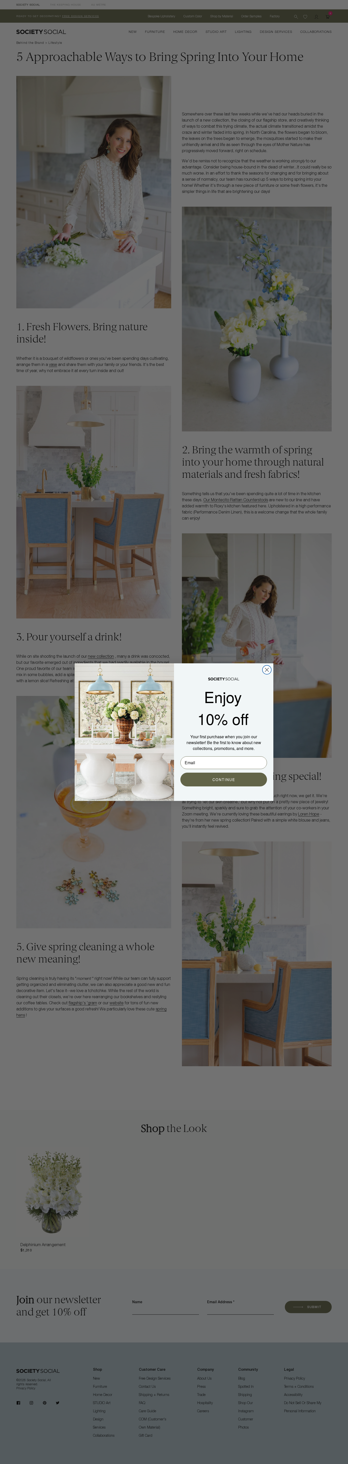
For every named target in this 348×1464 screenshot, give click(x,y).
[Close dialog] (266, 669)
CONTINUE (223, 779)
